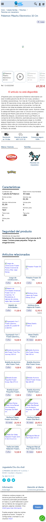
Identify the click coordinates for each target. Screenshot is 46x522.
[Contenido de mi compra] (43, 4)
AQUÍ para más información (12, 508)
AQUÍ (10, 519)
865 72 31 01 (9, 476)
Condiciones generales (35, 490)
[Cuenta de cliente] (39, 4)
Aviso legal (6, 490)
